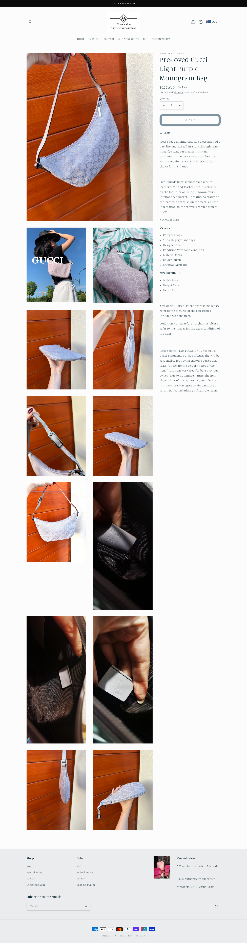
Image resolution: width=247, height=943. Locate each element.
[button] (30, 22)
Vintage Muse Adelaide (118, 936)
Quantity (164, 98)
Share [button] (167, 132)
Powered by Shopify (136, 936)
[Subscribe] (86, 906)
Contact (31, 878)
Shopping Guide (36, 884)
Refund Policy (35, 872)
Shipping (178, 92)
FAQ (29, 866)
